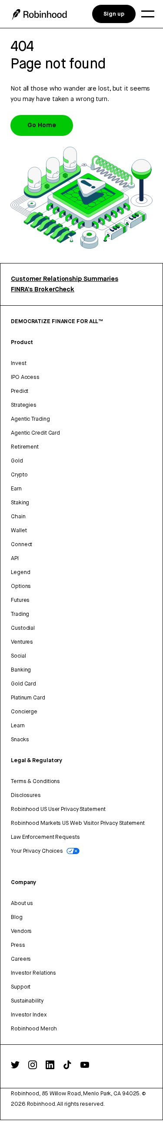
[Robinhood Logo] (39, 14)
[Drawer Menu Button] (147, 13)
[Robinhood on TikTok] (67, 1067)
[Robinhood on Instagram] (32, 1067)
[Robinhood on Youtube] (84, 1067)
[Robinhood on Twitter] (15, 1066)
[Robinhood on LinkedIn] (50, 1067)
